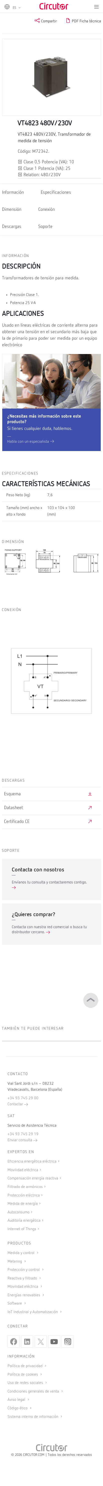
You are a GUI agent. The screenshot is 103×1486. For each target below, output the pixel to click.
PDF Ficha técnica (86, 21)
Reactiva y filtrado (23, 1278)
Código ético (18, 1408)
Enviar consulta (20, 1140)
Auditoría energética (24, 1221)
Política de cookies (23, 1375)
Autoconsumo (19, 1212)
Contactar (16, 1104)
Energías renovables (24, 1295)
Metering (15, 1262)
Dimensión (11, 209)
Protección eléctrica (24, 1196)
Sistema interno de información (33, 1417)
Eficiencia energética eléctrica (32, 1162)
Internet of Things (22, 1229)
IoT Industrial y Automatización (33, 1312)
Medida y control (22, 1253)
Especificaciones (56, 192)
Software (15, 1304)
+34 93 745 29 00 (23, 1098)
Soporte (45, 226)
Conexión (46, 209)
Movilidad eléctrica (23, 1170)
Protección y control (24, 1270)
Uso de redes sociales (26, 1383)
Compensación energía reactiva (33, 1178)
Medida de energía (23, 1204)
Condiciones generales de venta (34, 1392)
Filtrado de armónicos (25, 1187)
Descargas (11, 226)
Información (13, 192)
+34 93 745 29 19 (23, 1134)
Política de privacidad (26, 1366)
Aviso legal (17, 1400)
